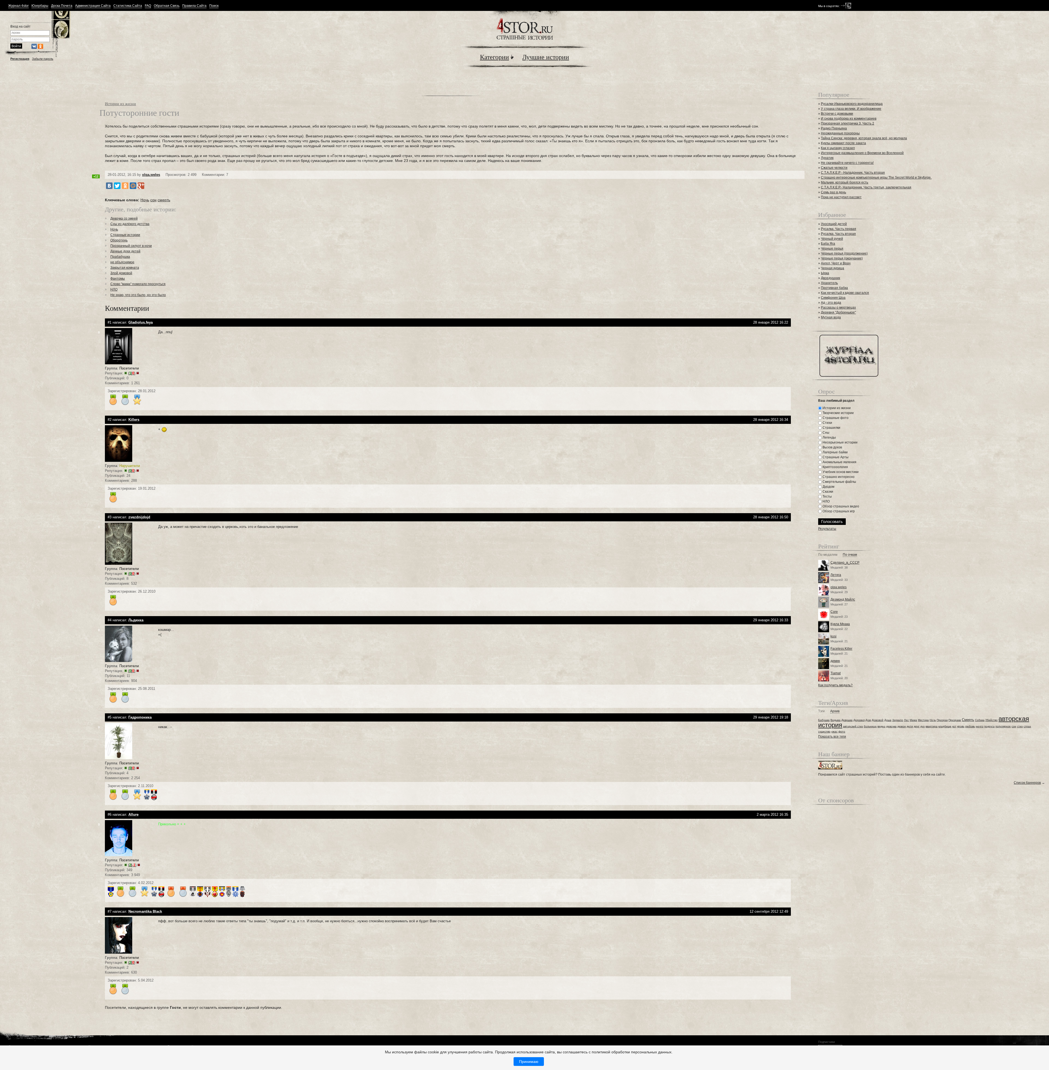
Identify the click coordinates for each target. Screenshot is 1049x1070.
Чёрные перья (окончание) (842, 258)
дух (922, 726)
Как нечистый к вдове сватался (845, 293)
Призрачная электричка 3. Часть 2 (847, 123)
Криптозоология (835, 467)
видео (881, 726)
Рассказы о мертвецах (838, 307)
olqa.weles (151, 175)
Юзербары (39, 6)
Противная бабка (834, 288)
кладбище (944, 726)
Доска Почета (61, 6)
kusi (833, 636)
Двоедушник (830, 278)
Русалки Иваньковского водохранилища (852, 104)
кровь (960, 726)
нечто (979, 726)
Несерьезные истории (840, 442)
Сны (825, 432)
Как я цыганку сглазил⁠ (838, 148)
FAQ (148, 6)
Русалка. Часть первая (838, 229)
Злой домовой (121, 273)
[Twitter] (117, 185)
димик (835, 661)
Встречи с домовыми (837, 114)
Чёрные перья (832, 248)
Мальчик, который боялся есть (844, 182)
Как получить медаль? (835, 685)
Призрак (942, 720)
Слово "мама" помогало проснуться (138, 284)
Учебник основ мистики (840, 472)
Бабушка (824, 720)
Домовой (877, 720)
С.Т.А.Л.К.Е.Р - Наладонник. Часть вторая (853, 173)
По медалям (827, 555)
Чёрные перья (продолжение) (844, 253)
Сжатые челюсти (834, 168)
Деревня (859, 720)
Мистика (923, 720)
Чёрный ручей (832, 239)
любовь (970, 726)
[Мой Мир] (133, 185)
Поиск (214, 6)
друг (917, 726)
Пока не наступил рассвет (841, 197)
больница (870, 726)
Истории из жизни (120, 103)
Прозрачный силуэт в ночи (131, 246)
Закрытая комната (124, 268)
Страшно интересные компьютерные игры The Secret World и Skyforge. (876, 177)
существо (824, 731)
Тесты (827, 496)
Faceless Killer (841, 649)
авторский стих (853, 726)
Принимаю (528, 1061)
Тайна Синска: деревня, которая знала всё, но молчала (864, 138)
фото (841, 731)
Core (834, 612)
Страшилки (831, 428)
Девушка (847, 720)
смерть (164, 200)
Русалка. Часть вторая (838, 234)
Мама (913, 720)
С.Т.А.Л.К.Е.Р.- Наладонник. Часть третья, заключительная (866, 187)
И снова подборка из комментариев (848, 118)
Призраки (954, 720)
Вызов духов (832, 447)
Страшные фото (835, 418)
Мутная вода (831, 317)
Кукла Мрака (840, 624)
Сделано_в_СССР (844, 562)
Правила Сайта (194, 6)
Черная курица (832, 268)
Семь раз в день (833, 192)
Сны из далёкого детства (129, 224)
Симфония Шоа (833, 298)
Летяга (835, 575)
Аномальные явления (839, 462)
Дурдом (828, 487)
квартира (932, 726)
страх (1027, 726)
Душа (887, 720)
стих (1020, 726)
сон (153, 200)
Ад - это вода (831, 303)
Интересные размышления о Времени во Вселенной (862, 153)
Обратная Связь (166, 6)
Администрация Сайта (93, 6)
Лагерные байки (835, 452)
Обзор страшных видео (840, 506)
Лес (906, 720)
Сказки (827, 491)
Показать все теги (832, 736)
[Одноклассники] (125, 185)
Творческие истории (838, 413)
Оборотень (119, 240)
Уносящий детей (834, 224)
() (131, 373)
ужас (834, 731)
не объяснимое (122, 262)
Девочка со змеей (124, 218)
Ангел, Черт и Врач (835, 263)
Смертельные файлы (839, 482)
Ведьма (835, 720)
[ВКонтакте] (109, 185)
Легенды (829, 437)
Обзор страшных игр (838, 511)
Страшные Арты (835, 457)
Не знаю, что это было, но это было (138, 295)
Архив (834, 711)
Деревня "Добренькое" (838, 312)
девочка (891, 726)
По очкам (850, 555)
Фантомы (117, 278)
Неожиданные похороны (840, 133)
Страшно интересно (838, 477)
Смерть (968, 720)
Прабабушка (120, 257)
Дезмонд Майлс (842, 599)
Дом (868, 720)
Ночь (144, 200)
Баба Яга (828, 244)
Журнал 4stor (18, 6)
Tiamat (835, 673)
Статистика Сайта (127, 6)
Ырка (825, 273)
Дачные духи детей (125, 251)
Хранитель (829, 283)
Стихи (827, 423)
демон (901, 726)
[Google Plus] (141, 185)
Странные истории (125, 235)
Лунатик (827, 158)
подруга (989, 726)
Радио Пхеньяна (834, 128)
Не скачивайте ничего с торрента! (847, 163)
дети (910, 726)
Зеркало (897, 720)
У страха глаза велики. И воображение (851, 109)
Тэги (821, 711)
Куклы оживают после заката (843, 143)
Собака (980, 720)
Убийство (991, 720)
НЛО (113, 289)
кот (954, 726)
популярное (1003, 726)
